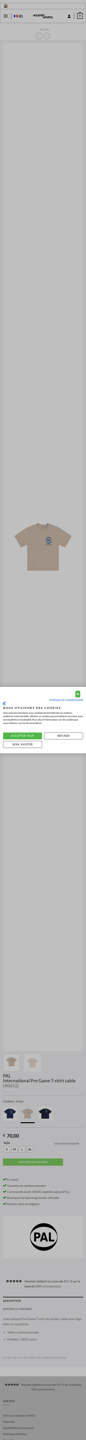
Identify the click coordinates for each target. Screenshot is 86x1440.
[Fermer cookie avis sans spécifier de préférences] (77, 694)
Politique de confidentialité (66, 699)
